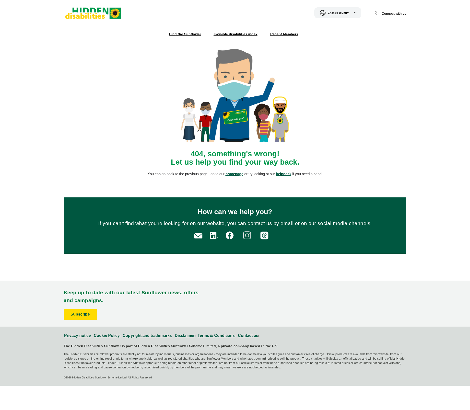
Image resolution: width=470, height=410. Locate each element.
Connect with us (394, 13)
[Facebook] (230, 235)
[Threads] (265, 235)
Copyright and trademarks (147, 335)
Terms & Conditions (216, 335)
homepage (234, 174)
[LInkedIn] (213, 235)
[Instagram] (248, 235)
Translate (136, 15)
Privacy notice (77, 335)
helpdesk (283, 174)
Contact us (248, 335)
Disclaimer (185, 335)
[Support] (198, 235)
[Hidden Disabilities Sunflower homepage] (93, 14)
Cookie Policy (107, 335)
